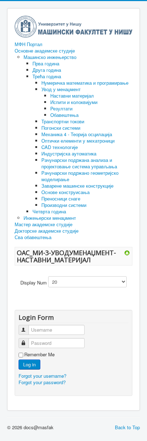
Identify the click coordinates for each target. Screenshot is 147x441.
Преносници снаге (60, 198)
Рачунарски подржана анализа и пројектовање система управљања (79, 163)
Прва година (45, 63)
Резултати (61, 108)
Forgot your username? (42, 375)
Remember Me (39, 354)
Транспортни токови (62, 121)
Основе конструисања (65, 192)
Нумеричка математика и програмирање (84, 82)
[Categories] (127, 252)
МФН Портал (28, 44)
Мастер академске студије (43, 224)
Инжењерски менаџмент (50, 217)
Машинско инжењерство (50, 57)
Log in (29, 364)
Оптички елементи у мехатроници (78, 140)
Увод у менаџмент (61, 89)
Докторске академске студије (46, 231)
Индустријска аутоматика (68, 153)
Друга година (46, 69)
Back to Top (127, 427)
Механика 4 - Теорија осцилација (76, 134)
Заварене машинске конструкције (77, 185)
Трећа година (46, 76)
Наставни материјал (72, 95)
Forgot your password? (42, 382)
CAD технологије (59, 147)
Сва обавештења (33, 237)
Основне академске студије (45, 51)
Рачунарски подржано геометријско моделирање (79, 176)
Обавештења (64, 115)
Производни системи (63, 205)
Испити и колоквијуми (73, 102)
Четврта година (49, 211)
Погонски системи (60, 127)
